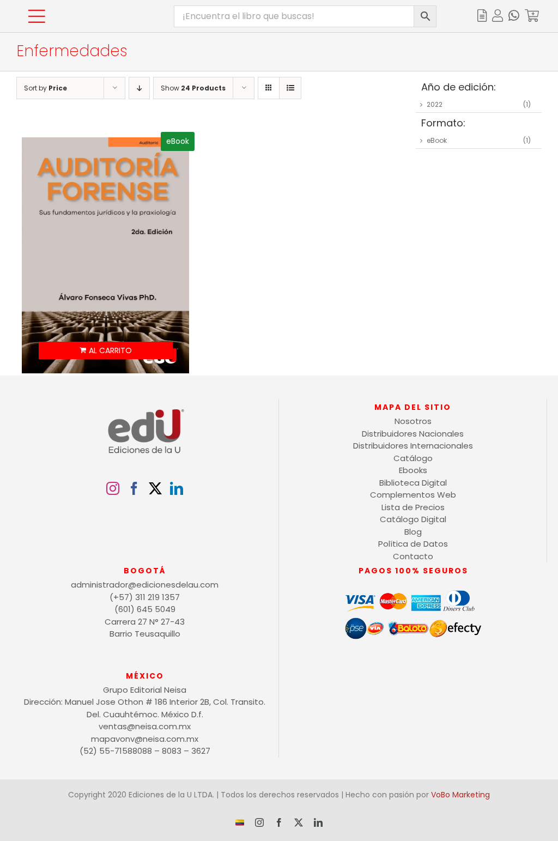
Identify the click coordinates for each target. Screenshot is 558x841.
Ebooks (413, 470)
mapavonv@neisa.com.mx (144, 739)
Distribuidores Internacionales (413, 445)
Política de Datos (413, 543)
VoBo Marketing (460, 794)
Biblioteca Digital (413, 482)
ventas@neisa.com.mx (145, 726)
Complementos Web (413, 494)
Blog (413, 531)
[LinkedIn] (176, 488)
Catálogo (413, 458)
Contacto (413, 556)
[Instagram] (112, 488)
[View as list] (290, 88)
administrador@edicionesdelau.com (145, 584)
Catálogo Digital (413, 519)
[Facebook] (134, 488)
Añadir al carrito (106, 350)
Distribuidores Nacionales (413, 433)
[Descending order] (139, 88)
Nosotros (413, 421)
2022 (434, 104)
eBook (437, 140)
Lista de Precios (413, 507)
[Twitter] (155, 488)
